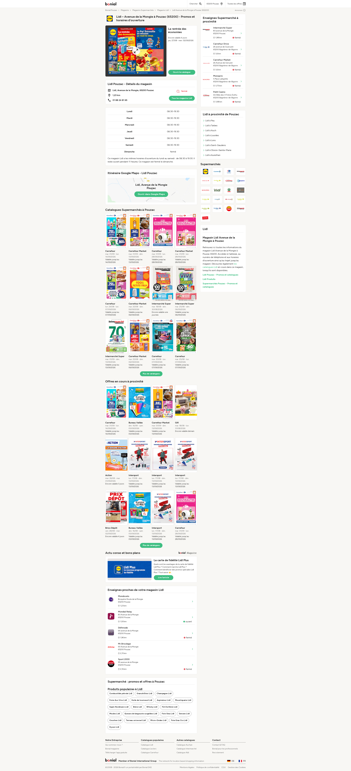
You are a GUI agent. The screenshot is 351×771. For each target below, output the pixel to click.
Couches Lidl (115, 720)
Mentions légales (187, 767)
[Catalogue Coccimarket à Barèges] (241, 190)
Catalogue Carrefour (149, 752)
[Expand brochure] (135, 50)
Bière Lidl (137, 707)
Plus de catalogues (151, 374)
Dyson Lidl (114, 727)
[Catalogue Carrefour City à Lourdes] (217, 181)
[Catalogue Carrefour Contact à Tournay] (205, 208)
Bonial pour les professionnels (225, 749)
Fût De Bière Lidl (169, 707)
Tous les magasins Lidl (182, 98)
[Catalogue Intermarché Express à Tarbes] (241, 208)
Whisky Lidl (151, 707)
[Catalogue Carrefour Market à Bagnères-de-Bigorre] (205, 181)
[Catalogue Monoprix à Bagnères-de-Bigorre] (205, 190)
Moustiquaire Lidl (183, 700)
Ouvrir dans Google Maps (151, 194)
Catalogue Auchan (184, 745)
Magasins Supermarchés (143, 10)
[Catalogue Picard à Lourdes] (241, 181)
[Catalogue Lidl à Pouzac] (205, 171)
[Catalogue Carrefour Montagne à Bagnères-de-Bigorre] (241, 199)
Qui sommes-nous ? (114, 745)
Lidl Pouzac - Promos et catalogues (220, 274)
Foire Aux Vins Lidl (118, 700)
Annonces (238, 10)
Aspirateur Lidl (163, 700)
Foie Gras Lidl (168, 713)
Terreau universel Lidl (136, 720)
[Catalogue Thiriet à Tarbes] (205, 218)
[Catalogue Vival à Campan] (217, 190)
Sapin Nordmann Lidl (118, 707)
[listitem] (116, 238)
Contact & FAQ (218, 745)
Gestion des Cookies (237, 767)
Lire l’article (163, 577)
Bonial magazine (112, 749)
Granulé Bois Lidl (144, 693)
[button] (151, 51)
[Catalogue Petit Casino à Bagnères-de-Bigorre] (229, 181)
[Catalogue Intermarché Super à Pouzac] (241, 171)
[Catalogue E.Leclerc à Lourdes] (217, 171)
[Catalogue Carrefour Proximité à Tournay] (205, 199)
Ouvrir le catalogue (182, 72)
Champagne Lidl (164, 693)
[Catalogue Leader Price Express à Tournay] (229, 199)
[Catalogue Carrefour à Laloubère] (229, 171)
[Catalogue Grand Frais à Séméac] (229, 208)
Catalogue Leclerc (149, 749)
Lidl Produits (209, 279)
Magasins (125, 10)
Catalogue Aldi (183, 752)
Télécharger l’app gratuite (116, 752)
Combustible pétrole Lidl (120, 693)
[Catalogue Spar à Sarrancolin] (229, 190)
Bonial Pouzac (111, 10)
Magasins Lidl (163, 10)
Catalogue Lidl (147, 745)
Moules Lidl (114, 713)
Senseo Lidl (184, 713)
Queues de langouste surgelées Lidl (140, 713)
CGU (223, 767)
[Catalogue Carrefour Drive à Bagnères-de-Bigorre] (217, 208)
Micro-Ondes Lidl (158, 720)
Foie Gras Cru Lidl (179, 720)
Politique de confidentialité (207, 767)
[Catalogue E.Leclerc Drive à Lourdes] (217, 199)
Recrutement (218, 752)
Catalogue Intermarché (186, 749)
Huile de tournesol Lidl (141, 700)
